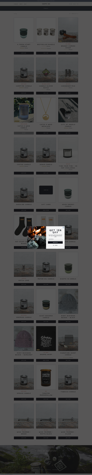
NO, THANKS (55, 245)
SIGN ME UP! (55, 242)
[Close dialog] (63, 227)
